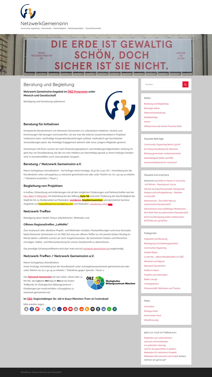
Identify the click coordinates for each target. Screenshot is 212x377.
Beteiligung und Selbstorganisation (161, 243)
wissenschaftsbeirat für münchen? (160, 162)
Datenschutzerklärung (154, 112)
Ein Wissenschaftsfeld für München (161, 149)
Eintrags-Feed (151, 311)
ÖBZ (29, 298)
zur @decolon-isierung (155, 345)
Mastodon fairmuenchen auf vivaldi (161, 356)
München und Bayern (154, 261)
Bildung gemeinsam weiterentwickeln (162, 153)
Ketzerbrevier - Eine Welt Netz (158, 200)
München (42, 196)
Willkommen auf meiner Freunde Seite (163, 126)
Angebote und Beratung (155, 239)
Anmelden (149, 306)
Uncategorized (151, 283)
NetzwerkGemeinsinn (44, 23)
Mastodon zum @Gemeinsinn (158, 338)
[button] (26, 309)
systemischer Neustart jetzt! (157, 204)
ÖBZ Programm (78, 91)
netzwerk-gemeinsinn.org (96, 248)
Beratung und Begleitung (156, 104)
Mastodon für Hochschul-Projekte (160, 352)
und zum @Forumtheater (156, 341)
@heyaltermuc (99, 204)
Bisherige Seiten (152, 108)
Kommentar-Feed (152, 315)
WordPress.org (151, 320)
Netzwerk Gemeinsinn (154, 266)
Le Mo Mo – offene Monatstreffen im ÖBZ (164, 257)
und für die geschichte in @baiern (160, 349)
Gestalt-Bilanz (151, 252)
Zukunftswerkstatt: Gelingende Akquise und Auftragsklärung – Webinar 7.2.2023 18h (164, 193)
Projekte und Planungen (155, 275)
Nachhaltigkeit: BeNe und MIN (158, 158)
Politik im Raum (151, 270)
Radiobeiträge (151, 117)
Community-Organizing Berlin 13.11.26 (162, 144)
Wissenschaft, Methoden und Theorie (162, 288)
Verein (147, 121)
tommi (147, 217)
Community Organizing (155, 248)
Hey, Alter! (29, 196)
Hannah (148, 189)
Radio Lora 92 (150, 279)
